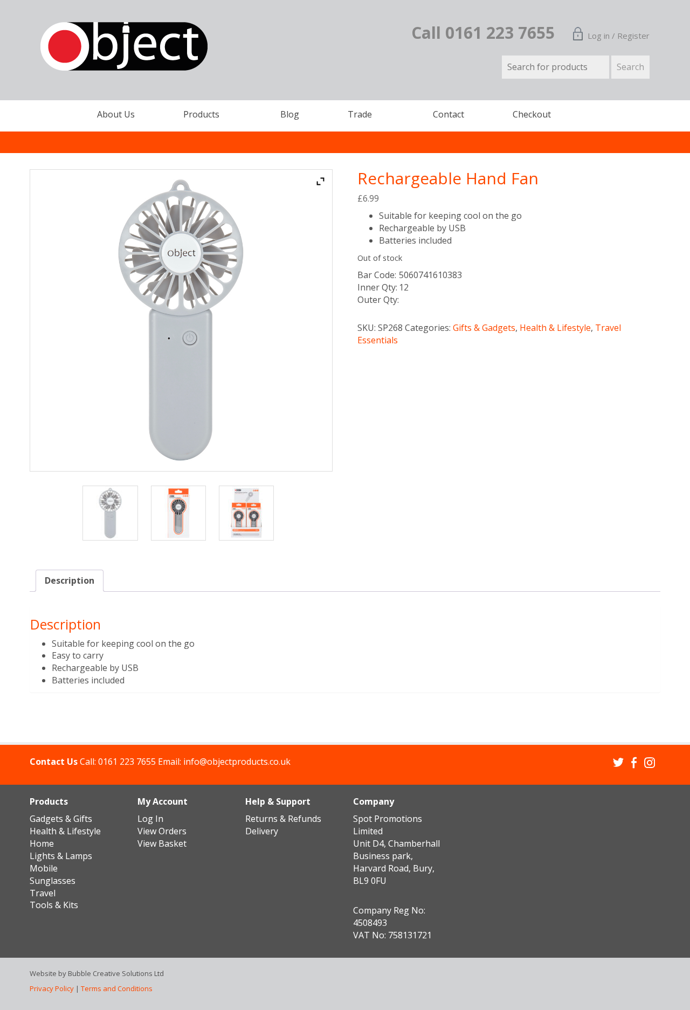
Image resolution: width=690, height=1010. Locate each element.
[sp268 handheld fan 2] (181, 513)
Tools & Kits (54, 905)
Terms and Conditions (117, 988)
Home (42, 843)
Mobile (44, 868)
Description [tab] (69, 580)
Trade (360, 114)
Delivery (261, 831)
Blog (289, 114)
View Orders (162, 831)
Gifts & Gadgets (484, 328)
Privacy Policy (52, 988)
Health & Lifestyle (555, 328)
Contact (448, 114)
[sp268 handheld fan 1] (249, 513)
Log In (150, 819)
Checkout (532, 114)
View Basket (162, 843)
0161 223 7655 (127, 761)
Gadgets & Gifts (61, 819)
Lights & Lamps (61, 856)
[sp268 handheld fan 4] (112, 513)
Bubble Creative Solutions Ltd (116, 973)
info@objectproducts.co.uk (237, 761)
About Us (116, 114)
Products (201, 114)
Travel (43, 893)
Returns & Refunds (283, 819)
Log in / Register (619, 35)
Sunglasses (52, 881)
